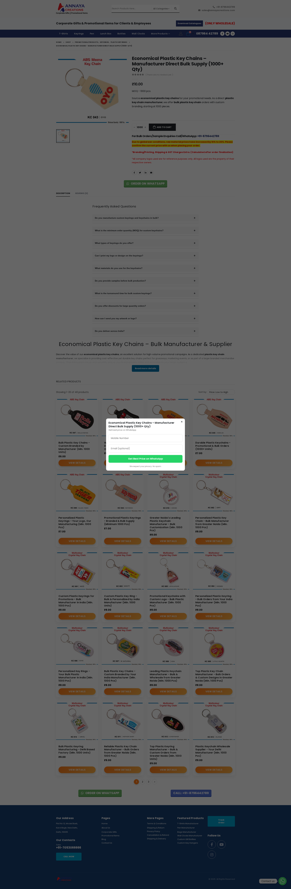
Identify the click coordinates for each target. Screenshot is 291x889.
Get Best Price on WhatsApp (145, 458)
